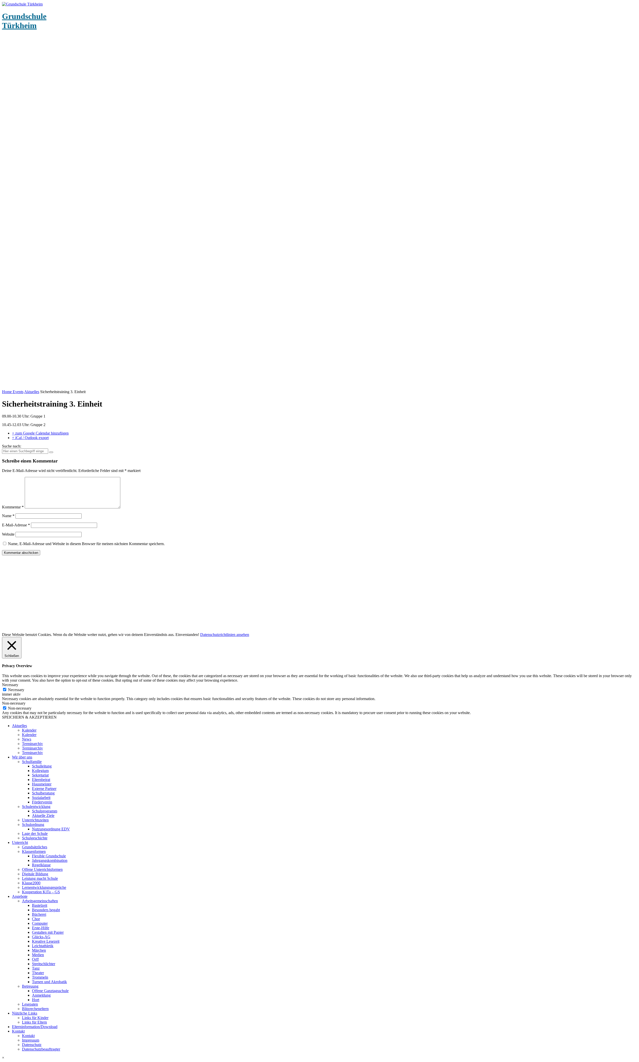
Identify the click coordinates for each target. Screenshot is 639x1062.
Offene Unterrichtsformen (42, 869)
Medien (38, 955)
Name (8, 516)
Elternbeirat (41, 779)
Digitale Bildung (35, 874)
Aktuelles (31, 392)
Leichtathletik (42, 946)
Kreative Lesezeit (45, 941)
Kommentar (13, 507)
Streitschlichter (43, 964)
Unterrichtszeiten (35, 820)
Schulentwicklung (36, 806)
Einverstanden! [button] (187, 634)
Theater (38, 973)
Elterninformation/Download (34, 1027)
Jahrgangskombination (49, 860)
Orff (35, 959)
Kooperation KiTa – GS (41, 892)
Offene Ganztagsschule (50, 991)
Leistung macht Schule (40, 878)
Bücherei (39, 914)
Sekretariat (40, 775)
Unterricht (20, 842)
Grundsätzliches (34, 847)
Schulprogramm (44, 811)
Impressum (30, 1040)
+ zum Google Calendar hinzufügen (40, 433)
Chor (36, 919)
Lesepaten (30, 1004)
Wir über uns (22, 757)
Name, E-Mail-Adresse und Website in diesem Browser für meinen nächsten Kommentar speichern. (86, 544)
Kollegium (40, 770)
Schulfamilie (32, 761)
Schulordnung (33, 824)
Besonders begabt (46, 910)
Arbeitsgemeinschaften (40, 901)
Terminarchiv (32, 744)
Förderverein (42, 802)
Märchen (39, 950)
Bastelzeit (39, 905)
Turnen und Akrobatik (49, 982)
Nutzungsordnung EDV (51, 829)
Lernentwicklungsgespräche (44, 887)
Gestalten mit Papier (48, 932)
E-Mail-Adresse (16, 525)
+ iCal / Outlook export (30, 438)
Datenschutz (31, 1045)
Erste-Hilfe (40, 928)
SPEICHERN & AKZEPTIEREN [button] (29, 717)
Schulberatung (43, 793)
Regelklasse (41, 865)
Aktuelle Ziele (43, 815)
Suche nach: (11, 446)
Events (18, 392)
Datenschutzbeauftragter (41, 1049)
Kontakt (18, 1031)
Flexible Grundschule (49, 856)
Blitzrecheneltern (35, 1009)
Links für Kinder (35, 1018)
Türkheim (24, 21)
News (26, 739)
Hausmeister (41, 784)
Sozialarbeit (41, 797)
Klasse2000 (31, 883)
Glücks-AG (41, 937)
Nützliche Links (24, 1013)
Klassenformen (34, 851)
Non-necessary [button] (13, 703)
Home (7, 392)
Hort (35, 1000)
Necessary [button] (10, 685)
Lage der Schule (35, 833)
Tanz (36, 968)
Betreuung (30, 986)
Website (8, 534)
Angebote (19, 896)
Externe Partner (44, 788)
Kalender (29, 730)
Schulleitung (42, 766)
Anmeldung (41, 995)
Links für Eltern (34, 1022)
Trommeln (40, 977)
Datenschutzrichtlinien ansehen (224, 634)
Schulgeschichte (34, 838)
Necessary (16, 690)
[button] (319, 1058)
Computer (40, 923)
